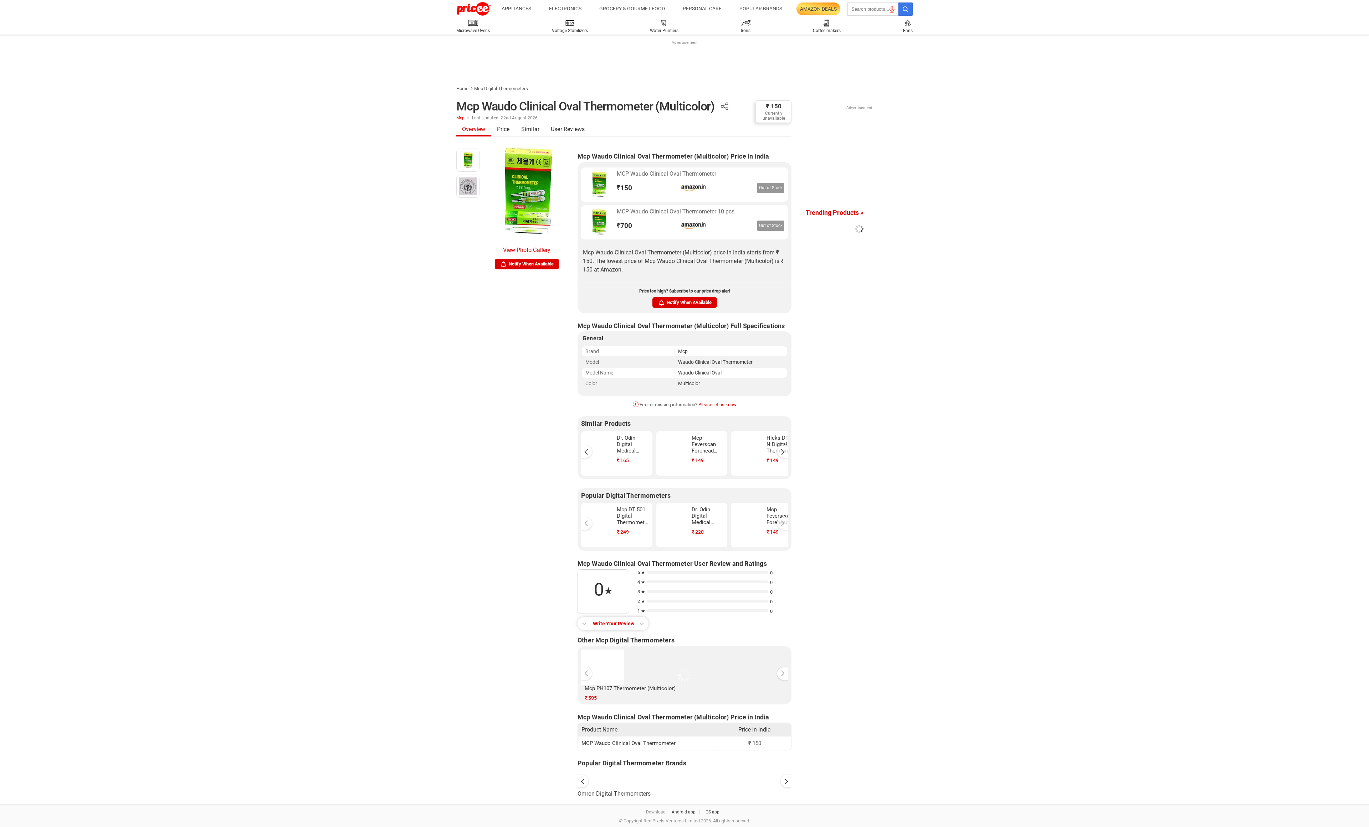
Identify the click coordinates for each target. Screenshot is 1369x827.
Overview (474, 129)
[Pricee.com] (473, 9)
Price (503, 129)
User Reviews (568, 129)
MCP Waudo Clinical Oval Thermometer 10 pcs (675, 211)
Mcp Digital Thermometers (501, 88)
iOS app (711, 812)
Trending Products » (834, 212)
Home (462, 88)
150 (624, 188)
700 (624, 226)
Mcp (460, 117)
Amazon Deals (818, 9)
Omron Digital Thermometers (614, 793)
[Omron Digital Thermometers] (684, 779)
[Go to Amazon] (599, 184)
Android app (684, 812)
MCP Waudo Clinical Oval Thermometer (666, 173)
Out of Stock (771, 187)
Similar (530, 129)
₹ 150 (773, 106)
